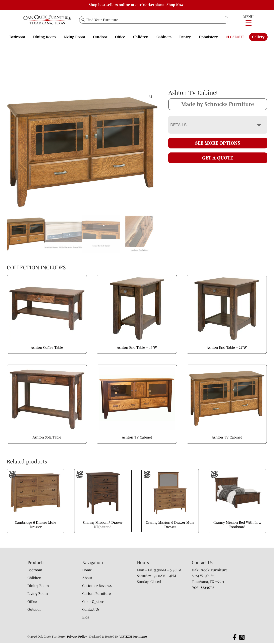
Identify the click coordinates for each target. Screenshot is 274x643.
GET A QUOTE (217, 157)
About (87, 578)
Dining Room (44, 37)
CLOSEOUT (235, 37)
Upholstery (208, 37)
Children (140, 37)
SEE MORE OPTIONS (217, 143)
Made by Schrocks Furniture (217, 104)
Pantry (185, 37)
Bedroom (17, 37)
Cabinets (164, 37)
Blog (85, 617)
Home (87, 570)
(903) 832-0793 (203, 588)
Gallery (258, 37)
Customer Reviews (97, 586)
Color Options (93, 602)
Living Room (74, 37)
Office (120, 37)
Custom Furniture (96, 594)
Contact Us (90, 609)
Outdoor (100, 37)
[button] (150, 96)
